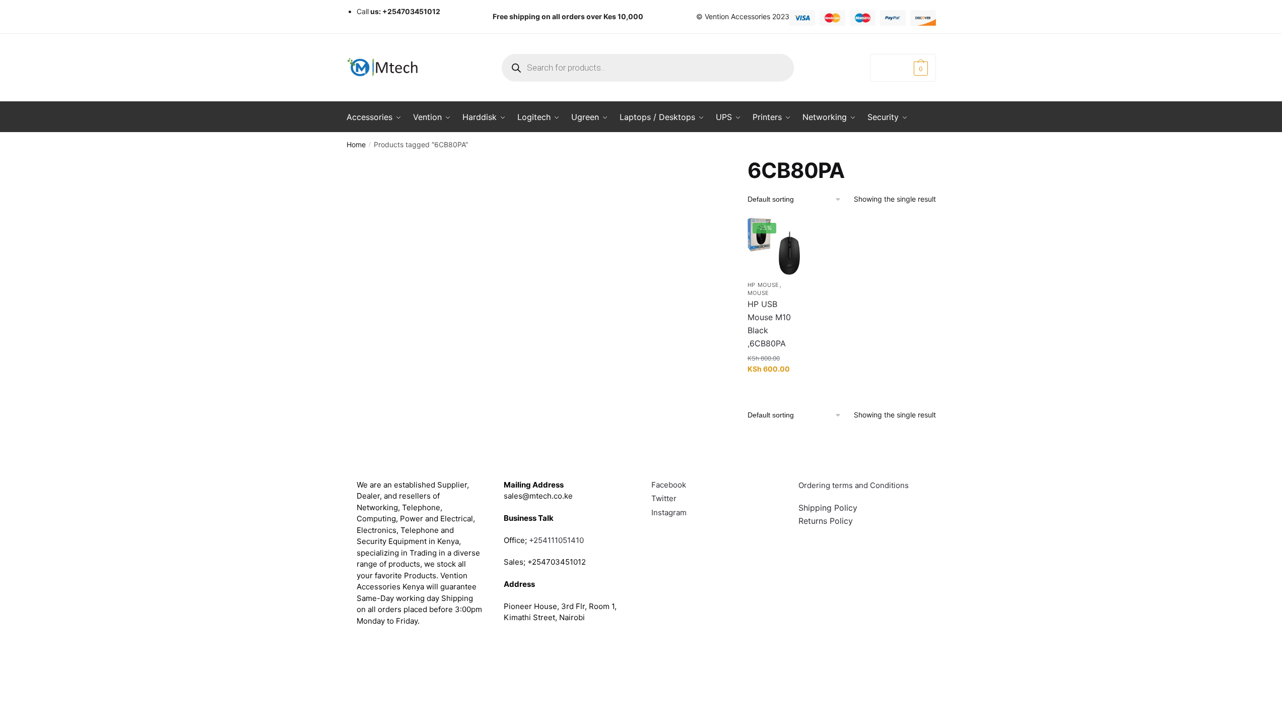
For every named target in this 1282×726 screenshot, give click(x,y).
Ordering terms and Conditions (854, 485)
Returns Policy (825, 521)
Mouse (759, 292)
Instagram (669, 512)
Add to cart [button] (773, 389)
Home (356, 144)
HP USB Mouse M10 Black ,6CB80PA (769, 323)
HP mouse (764, 284)
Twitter (664, 498)
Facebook (668, 485)
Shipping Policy (827, 508)
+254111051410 (556, 540)
